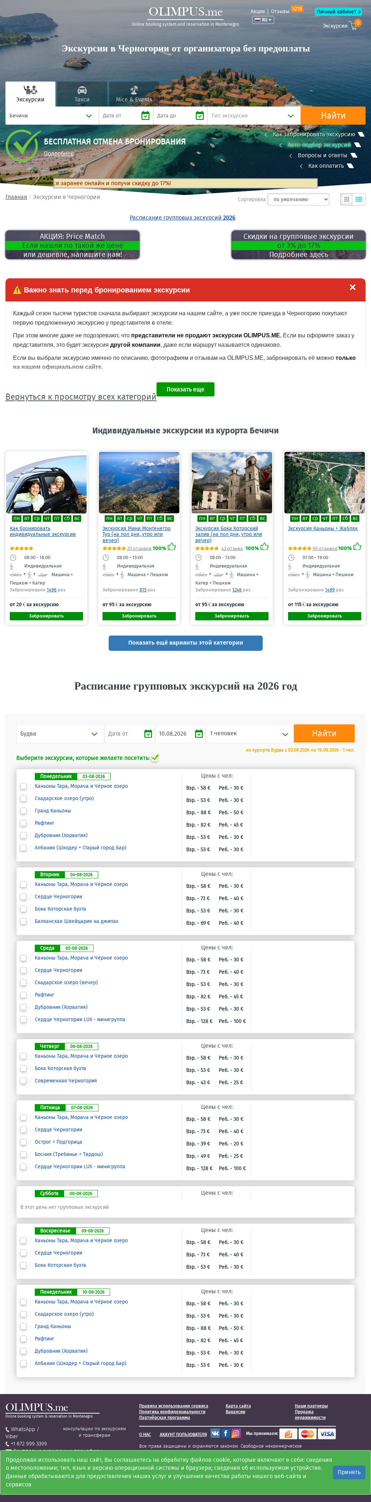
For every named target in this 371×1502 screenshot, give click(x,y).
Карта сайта (238, 1406)
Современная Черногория (66, 1080)
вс (77, 518)
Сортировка (252, 199)
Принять (349, 1472)
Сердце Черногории (58, 896)
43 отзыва (232, 548)
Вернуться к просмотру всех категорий (81, 397)
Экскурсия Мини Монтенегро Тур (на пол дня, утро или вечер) (137, 534)
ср (37, 518)
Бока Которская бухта (60, 909)
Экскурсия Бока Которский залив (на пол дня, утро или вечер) (228, 534)
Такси (82, 99)
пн (16, 518)
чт (47, 518)
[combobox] (52, 116)
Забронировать (46, 616)
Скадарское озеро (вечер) (66, 982)
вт (27, 518)
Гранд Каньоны (53, 811)
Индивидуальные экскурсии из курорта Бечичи (185, 430)
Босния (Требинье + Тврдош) (69, 1154)
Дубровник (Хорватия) (61, 835)
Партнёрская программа (164, 1417)
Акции (258, 11)
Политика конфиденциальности (172, 1411)
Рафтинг (44, 823)
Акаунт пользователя (183, 1434)
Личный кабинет (336, 12)
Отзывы (286, 11)
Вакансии (235, 1411)
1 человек (223, 733)
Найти (333, 116)
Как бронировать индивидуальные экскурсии (43, 531)
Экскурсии (30, 99)
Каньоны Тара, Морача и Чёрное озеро (81, 786)
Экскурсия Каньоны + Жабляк (323, 528)
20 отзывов (139, 548)
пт (57, 518)
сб (67, 518)
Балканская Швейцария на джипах (76, 921)
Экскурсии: (341, 25)
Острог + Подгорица (58, 1142)
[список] (359, 199)
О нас (145, 1434)
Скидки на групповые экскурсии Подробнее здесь (298, 245)
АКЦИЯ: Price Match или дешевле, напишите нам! (72, 245)
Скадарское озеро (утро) (64, 798)
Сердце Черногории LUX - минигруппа (80, 1019)
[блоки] (347, 199)
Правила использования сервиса (173, 1406)
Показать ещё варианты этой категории (185, 642)
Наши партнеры (311, 1406)
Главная (16, 197)
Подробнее (59, 153)
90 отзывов (325, 548)
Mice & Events (134, 99)
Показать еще (185, 389)
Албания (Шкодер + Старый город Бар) (80, 847)
